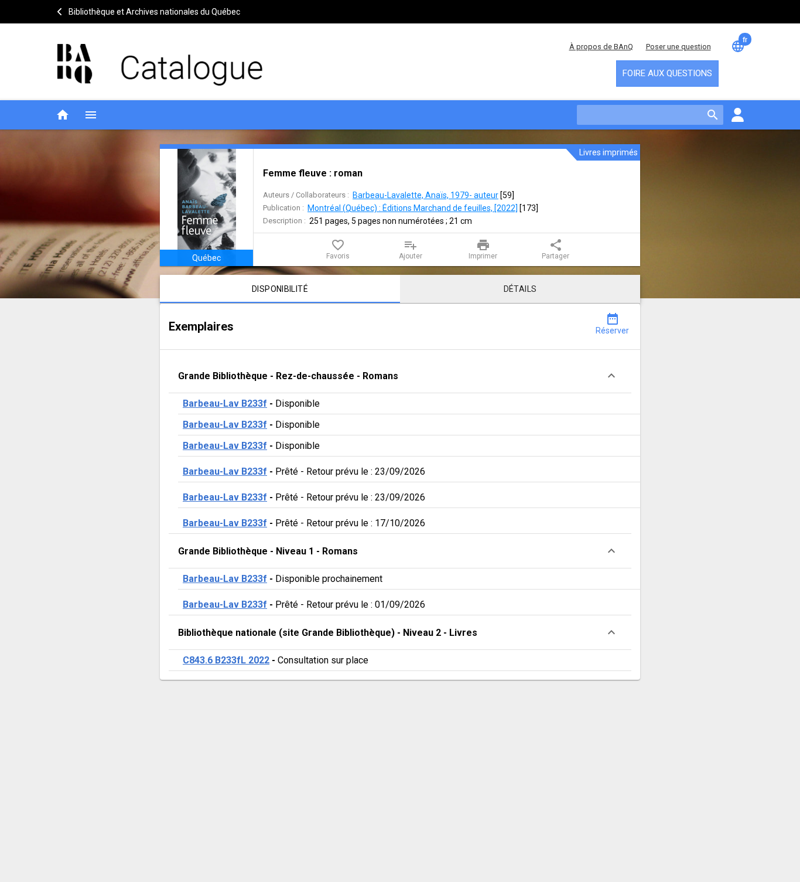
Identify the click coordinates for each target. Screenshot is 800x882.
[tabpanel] (400, 492)
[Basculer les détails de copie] (611, 375)
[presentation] (206, 207)
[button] (400, 376)
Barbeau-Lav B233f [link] (225, 403)
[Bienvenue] (159, 59)
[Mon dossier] (737, 115)
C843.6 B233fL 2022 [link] (226, 660)
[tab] (280, 289)
